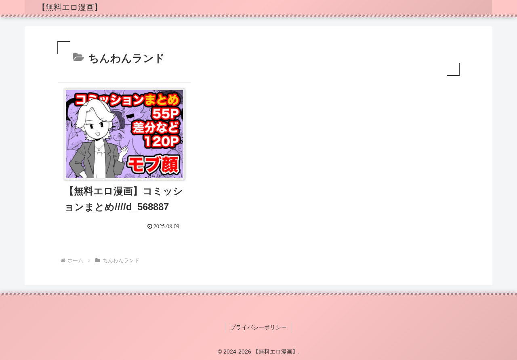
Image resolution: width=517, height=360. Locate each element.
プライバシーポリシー (258, 327)
